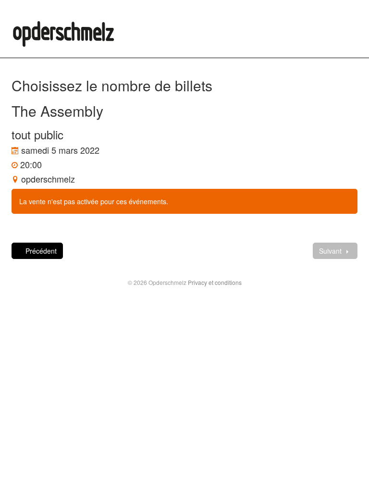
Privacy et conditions (215, 282)
